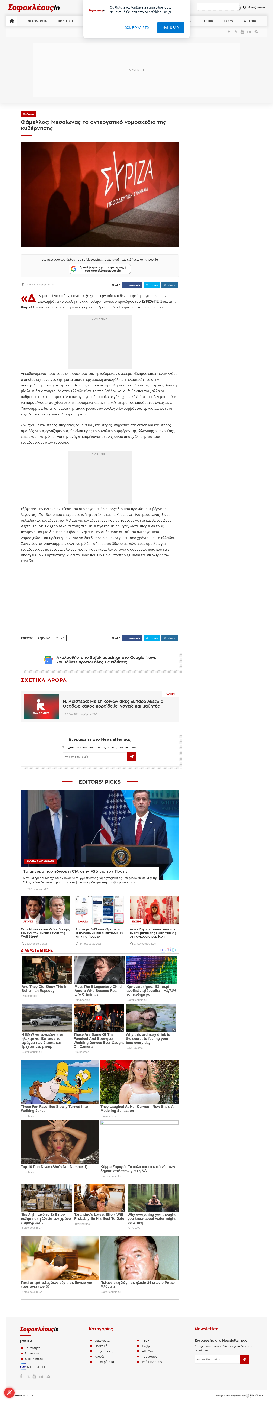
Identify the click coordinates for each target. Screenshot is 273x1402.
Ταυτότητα (33, 1348)
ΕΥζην (146, 1346)
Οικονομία (102, 1340)
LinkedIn (249, 31)
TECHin (207, 21)
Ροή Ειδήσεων (152, 1362)
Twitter (237, 31)
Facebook (230, 31)
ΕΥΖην (228, 21)
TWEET (154, 285)
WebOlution (254, 1396)
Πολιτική (28, 114)
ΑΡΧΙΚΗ (11, 21)
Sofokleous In (33, 7)
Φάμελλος (43, 638)
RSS (255, 31)
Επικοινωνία (34, 1353)
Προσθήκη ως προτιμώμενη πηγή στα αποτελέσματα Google (102, 268)
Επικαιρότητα (104, 1362)
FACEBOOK (134, 285)
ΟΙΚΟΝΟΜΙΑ (37, 21)
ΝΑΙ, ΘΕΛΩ (171, 27)
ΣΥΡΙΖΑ (60, 638)
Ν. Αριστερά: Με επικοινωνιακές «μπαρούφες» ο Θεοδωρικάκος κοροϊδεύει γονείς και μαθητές (113, 703)
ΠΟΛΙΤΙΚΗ (65, 21)
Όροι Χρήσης (34, 1359)
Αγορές (100, 1356)
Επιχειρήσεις (104, 1351)
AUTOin (250, 21)
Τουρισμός (149, 1356)
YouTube (243, 31)
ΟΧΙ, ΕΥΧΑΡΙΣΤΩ (137, 27)
